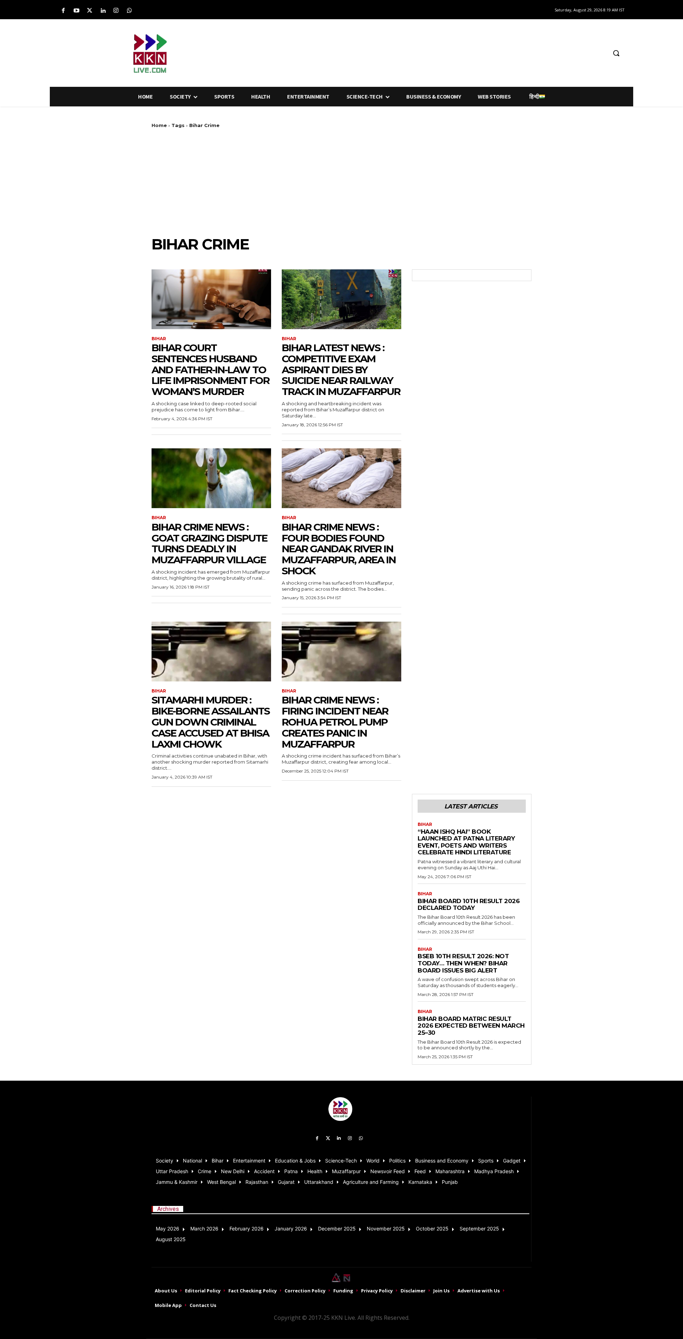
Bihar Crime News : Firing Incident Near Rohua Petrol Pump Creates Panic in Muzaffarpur (335, 722)
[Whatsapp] (129, 11)
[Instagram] (116, 11)
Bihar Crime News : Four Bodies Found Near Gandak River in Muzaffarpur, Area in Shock (339, 549)
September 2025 (479, 1228)
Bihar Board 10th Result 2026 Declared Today (468, 904)
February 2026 (246, 1228)
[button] (616, 53)
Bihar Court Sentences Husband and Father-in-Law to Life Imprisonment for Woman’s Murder (210, 369)
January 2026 (291, 1228)
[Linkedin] (103, 11)
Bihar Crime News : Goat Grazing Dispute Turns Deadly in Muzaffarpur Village (209, 543)
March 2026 (204, 1228)
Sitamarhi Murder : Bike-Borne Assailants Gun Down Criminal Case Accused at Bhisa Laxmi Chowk (211, 722)
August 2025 (171, 1239)
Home (159, 125)
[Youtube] (76, 11)
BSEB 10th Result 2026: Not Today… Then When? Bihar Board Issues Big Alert (463, 963)
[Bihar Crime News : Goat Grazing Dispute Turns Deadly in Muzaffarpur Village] (211, 478)
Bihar (159, 338)
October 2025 (432, 1228)
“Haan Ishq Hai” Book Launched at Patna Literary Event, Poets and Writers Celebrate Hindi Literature (466, 842)
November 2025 (386, 1228)
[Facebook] (63, 11)
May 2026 (167, 1228)
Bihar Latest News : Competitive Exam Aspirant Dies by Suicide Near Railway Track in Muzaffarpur (341, 369)
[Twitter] (89, 11)
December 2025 (337, 1228)
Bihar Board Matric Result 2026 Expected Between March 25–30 (471, 1025)
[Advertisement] (378, 52)
